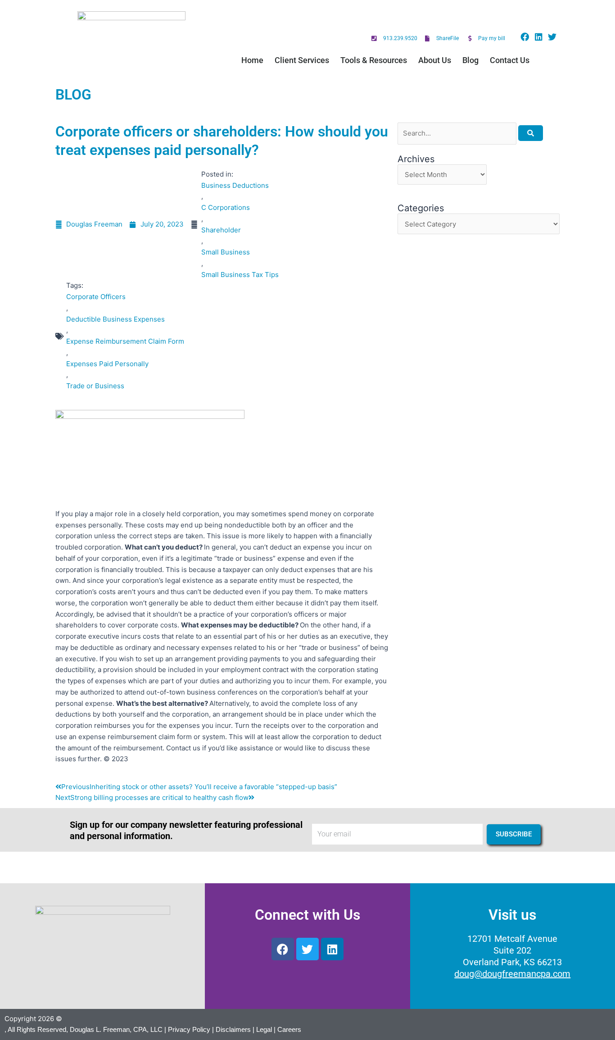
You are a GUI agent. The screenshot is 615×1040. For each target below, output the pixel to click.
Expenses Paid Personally (107, 363)
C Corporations (225, 207)
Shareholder (221, 230)
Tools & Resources (373, 60)
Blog (470, 60)
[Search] (530, 133)
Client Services (302, 60)
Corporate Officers (96, 296)
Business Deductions (235, 185)
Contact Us (509, 60)
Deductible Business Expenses (115, 319)
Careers (289, 1029)
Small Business (225, 252)
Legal (264, 1029)
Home (252, 60)
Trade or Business (95, 385)
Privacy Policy (189, 1029)
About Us (434, 60)
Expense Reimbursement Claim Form (125, 341)
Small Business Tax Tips (240, 274)
